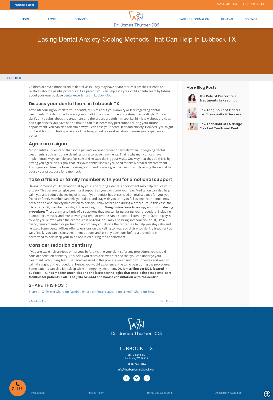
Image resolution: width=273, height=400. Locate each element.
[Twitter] (136, 378)
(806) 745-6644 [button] (253, 4)
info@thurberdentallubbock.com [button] (136, 369)
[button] (144, 292)
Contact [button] (251, 19)
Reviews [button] (227, 19)
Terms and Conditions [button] (160, 392)
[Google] (147, 378)
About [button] (52, 19)
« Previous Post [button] (38, 301)
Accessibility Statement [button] (228, 392)
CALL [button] (221, 4)
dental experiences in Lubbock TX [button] (87, 95)
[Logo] (136, 326)
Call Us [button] (18, 388)
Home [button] (26, 19)
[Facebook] (126, 378)
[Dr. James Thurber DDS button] (136, 18)
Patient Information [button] (194, 19)
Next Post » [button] (166, 301)
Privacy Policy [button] (95, 392)
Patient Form (24, 5)
